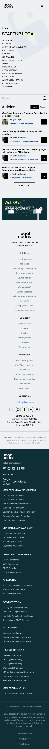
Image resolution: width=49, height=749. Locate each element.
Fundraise (24, 264)
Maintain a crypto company (25, 296)
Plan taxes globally (24, 273)
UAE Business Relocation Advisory (17, 693)
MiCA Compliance (10, 564)
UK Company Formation (13, 495)
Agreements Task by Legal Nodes (17, 585)
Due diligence (9, 50)
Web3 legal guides (24, 360)
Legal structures (11, 83)
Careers (24, 328)
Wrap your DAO (24, 287)
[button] (42, 6)
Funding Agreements (12, 593)
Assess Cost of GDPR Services (16, 620)
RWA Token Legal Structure (14, 680)
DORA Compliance (11, 560)
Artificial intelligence (13, 60)
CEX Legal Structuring (12, 659)
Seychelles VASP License (13, 546)
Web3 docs (25, 369)
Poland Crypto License (12, 541)
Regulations (8, 77)
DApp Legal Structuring (13, 668)
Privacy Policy (24, 338)
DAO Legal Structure (12, 655)
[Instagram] (18, 409)
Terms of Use (24, 347)
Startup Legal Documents (14, 589)
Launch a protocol (25, 292)
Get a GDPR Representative (15, 611)
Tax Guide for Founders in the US (17, 641)
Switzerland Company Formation (17, 503)
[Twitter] (30, 409)
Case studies (24, 383)
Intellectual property (13, 73)
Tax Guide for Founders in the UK (17, 637)
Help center (24, 388)
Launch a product (24, 259)
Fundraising (8, 87)
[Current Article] (44, 122)
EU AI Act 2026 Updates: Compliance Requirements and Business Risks (19, 169)
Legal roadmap (10, 70)
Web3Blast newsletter (24, 365)
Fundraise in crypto (24, 282)
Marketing (8, 40)
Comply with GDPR (24, 305)
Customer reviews (24, 324)
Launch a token (24, 278)
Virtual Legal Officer (13, 80)
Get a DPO (24, 301)
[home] (8, 6)
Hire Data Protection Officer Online (18, 616)
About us (24, 333)
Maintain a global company (25, 268)
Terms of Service (24, 733)
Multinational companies (14, 47)
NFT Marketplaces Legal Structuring (18, 672)
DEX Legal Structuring (12, 663)
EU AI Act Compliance (12, 572)
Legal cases (8, 44)
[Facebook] (24, 409)
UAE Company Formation (14, 520)
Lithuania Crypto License (13, 537)
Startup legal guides (25, 374)
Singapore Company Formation (16, 516)
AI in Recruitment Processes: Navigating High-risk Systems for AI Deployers (24, 151)
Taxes (5, 64)
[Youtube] (37, 409)
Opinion (6, 54)
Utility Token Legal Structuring (16, 676)
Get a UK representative (24, 310)
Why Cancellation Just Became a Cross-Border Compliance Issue (24, 114)
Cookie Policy (24, 342)
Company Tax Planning (12, 633)
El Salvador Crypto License (14, 533)
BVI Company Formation (13, 508)
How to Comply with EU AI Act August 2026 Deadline (22, 132)
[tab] (35, 107)
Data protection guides (24, 379)
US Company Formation (13, 499)
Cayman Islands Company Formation (19, 512)
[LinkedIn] (12, 409)
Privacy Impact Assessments (15, 607)
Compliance (8, 57)
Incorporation (9, 67)
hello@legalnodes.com (24, 402)
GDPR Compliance (11, 568)
